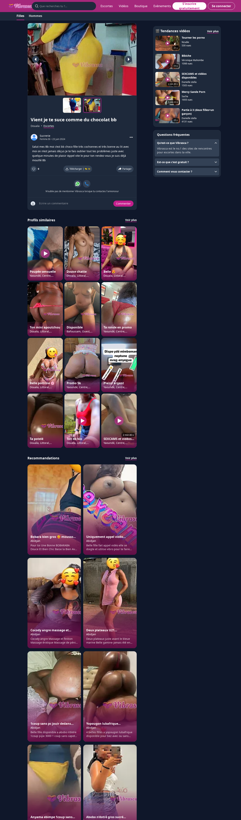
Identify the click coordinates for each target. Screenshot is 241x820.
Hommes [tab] (35, 16)
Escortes (107, 6)
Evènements (162, 6)
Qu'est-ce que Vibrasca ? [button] (172, 143)
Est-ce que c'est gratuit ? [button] (173, 162)
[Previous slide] (35, 59)
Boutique (140, 6)
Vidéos (123, 6)
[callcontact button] (86, 184)
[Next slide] (128, 59)
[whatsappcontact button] (77, 184)
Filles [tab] (20, 16)
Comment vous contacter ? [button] (174, 171)
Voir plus (131, 220)
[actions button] (131, 137)
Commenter (123, 203)
